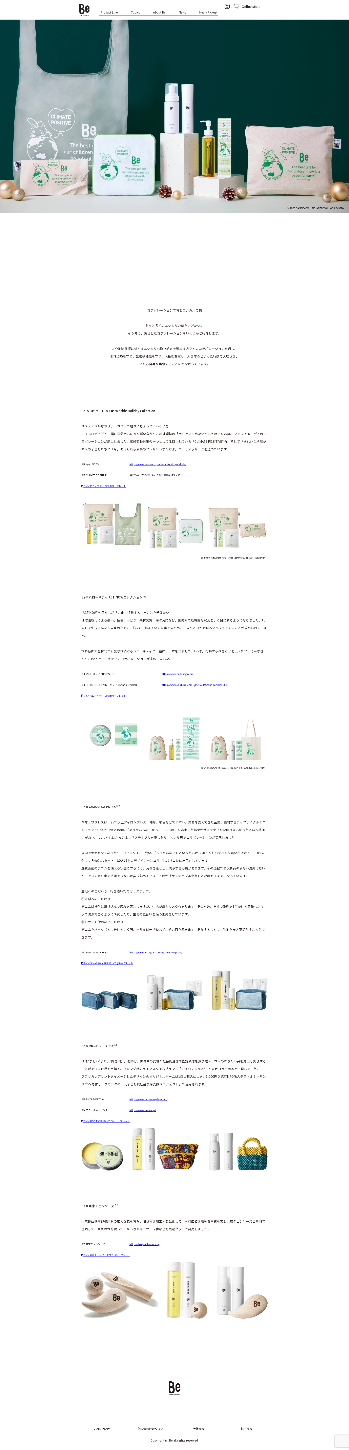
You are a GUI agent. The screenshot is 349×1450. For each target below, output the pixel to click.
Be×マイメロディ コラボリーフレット (104, 486)
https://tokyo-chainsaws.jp (144, 1244)
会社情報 (198, 1429)
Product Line (109, 12)
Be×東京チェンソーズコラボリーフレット (106, 1255)
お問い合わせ (102, 1429)
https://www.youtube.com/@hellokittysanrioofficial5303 (195, 685)
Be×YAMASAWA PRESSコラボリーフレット (108, 963)
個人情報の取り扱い (150, 1429)
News (182, 12)
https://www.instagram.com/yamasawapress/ (155, 952)
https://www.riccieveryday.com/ (148, 1099)
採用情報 (246, 1429)
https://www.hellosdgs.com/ (178, 674)
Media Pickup (208, 12)
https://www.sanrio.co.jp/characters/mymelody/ (157, 464)
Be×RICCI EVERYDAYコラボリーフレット (106, 1121)
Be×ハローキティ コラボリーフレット (104, 696)
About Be (159, 12)
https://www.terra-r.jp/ (142, 1110)
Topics (135, 12)
